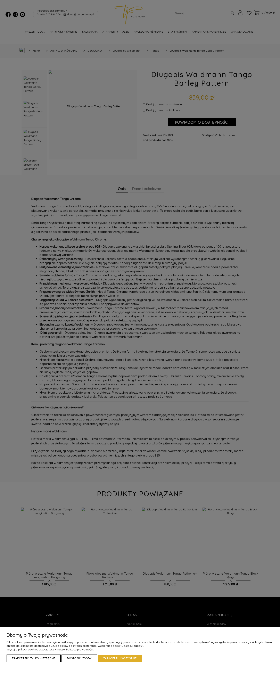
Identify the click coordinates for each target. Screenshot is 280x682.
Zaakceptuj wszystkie (120, 658)
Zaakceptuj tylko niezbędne (33, 658)
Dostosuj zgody (79, 658)
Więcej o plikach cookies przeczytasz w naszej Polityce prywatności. (50, 649)
